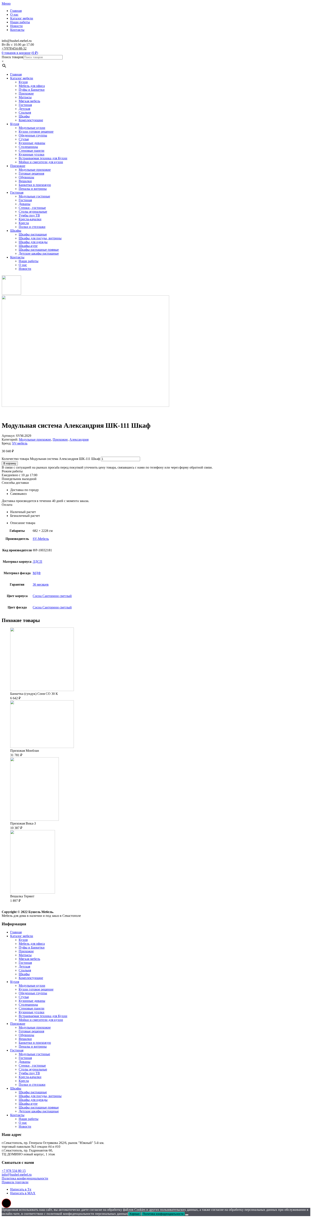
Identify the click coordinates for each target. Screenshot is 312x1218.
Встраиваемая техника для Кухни (43, 158)
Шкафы (24, 116)
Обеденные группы (33, 135)
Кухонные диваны (32, 143)
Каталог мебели (21, 18)
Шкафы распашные (33, 234)
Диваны (24, 204)
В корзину (9, 463)
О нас (14, 14)
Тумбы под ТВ (29, 215)
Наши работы (20, 22)
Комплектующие (31, 120)
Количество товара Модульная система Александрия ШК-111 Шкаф (51, 459)
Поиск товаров (12, 57)
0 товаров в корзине (16, 53)
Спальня (25, 112)
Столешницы (28, 147)
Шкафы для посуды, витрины (40, 238)
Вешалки (25, 181)
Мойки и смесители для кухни (41, 162)
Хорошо (134, 1213)
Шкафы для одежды (33, 242)
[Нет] (186, 1214)
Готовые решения (31, 173)
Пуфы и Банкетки (32, 89)
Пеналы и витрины (33, 188)
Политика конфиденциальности (25, 1178)
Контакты (17, 30)
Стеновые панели (31, 150)
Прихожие (26, 93)
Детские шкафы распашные (39, 253)
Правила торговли (15, 1182)
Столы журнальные (33, 211)
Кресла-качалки (30, 219)
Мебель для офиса (32, 86)
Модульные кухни (32, 128)
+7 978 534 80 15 (14, 1170)
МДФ (37, 573)
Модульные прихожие (35, 169)
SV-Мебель (41, 539)
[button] (6, 1203)
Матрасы (25, 97)
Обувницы (26, 177)
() (34, 53)
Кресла (24, 223)
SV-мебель (19, 443)
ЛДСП (37, 561)
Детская (24, 108)
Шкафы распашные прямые (39, 249)
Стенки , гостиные (32, 208)
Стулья (24, 139)
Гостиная (25, 105)
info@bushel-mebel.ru (17, 1174)
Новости (16, 26)
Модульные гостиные (34, 196)
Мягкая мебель (29, 101)
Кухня (23, 82)
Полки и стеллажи (32, 227)
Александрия (79, 439)
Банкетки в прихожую (35, 185)
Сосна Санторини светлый (52, 596)
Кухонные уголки (31, 154)
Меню (6, 3)
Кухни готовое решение (36, 131)
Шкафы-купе (28, 246)
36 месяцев (41, 584)
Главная (16, 10)
